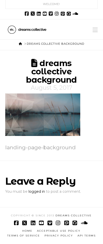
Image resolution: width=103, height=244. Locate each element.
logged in (36, 191)
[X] (33, 14)
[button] (95, 30)
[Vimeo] (51, 14)
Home (27, 230)
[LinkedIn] (39, 14)
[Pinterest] (63, 14)
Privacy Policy (58, 235)
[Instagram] (57, 14)
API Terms (87, 235)
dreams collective (74, 215)
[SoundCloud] (75, 14)
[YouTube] (45, 14)
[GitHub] (69, 14)
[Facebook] (27, 14)
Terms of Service (23, 235)
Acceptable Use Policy (58, 230)
